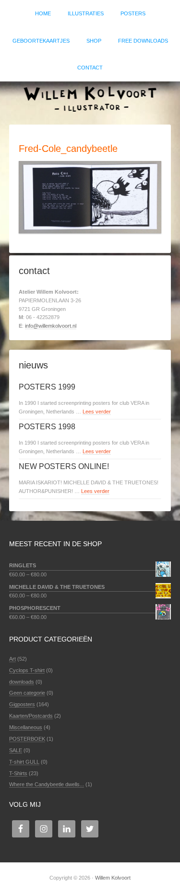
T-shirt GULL (24, 762)
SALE (15, 750)
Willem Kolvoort (90, 98)
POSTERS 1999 (47, 387)
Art (12, 659)
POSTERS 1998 (47, 427)
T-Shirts (18, 773)
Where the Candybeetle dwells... (46, 784)
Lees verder (97, 411)
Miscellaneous (25, 727)
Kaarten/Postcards (31, 716)
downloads (21, 682)
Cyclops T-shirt (27, 670)
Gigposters (22, 704)
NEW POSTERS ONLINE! (64, 466)
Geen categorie (27, 693)
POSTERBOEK (27, 739)
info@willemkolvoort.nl (50, 326)
